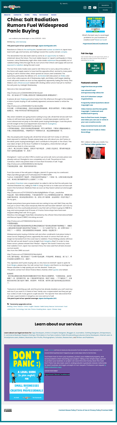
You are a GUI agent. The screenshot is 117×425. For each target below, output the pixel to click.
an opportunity (50, 56)
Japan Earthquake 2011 (47, 46)
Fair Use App (90, 60)
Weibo (63, 76)
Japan (49, 309)
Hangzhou (48, 241)
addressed (51, 60)
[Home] (11, 7)
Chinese (54, 309)
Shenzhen (19, 183)
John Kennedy (21, 42)
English (31, 306)
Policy (35, 15)
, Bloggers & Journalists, (75, 333)
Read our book (100, 40)
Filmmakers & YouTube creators (48, 335)
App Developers (38, 333)
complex (64, 52)
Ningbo (14, 265)
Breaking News (41, 309)
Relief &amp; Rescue (47, 306)
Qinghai (47, 265)
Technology (20, 309)
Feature (20, 306)
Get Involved (43, 15)
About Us (7, 15)
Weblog (9, 306)
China (15, 306)
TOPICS (25, 306)
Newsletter (105, 5)
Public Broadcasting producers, (73, 335)
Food (65, 306)
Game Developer (91, 335)
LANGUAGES (11, 309)
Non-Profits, (38, 337)
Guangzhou (52, 124)
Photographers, (49, 337)
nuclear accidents (53, 50)
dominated (42, 76)
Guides (27, 15)
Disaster (37, 306)
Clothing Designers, (92, 333)
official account (23, 83)
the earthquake (30, 50)
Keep (59, 309)
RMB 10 (35, 185)
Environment (59, 306)
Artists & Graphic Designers (55, 333)
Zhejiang (23, 99)
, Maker (21, 337)
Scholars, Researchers (63, 337)
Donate (105, 10)
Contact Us (17, 15)
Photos (33, 309)
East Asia (27, 309)
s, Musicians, (28, 337)
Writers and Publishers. (85, 337)
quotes (55, 270)
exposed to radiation (15, 65)
